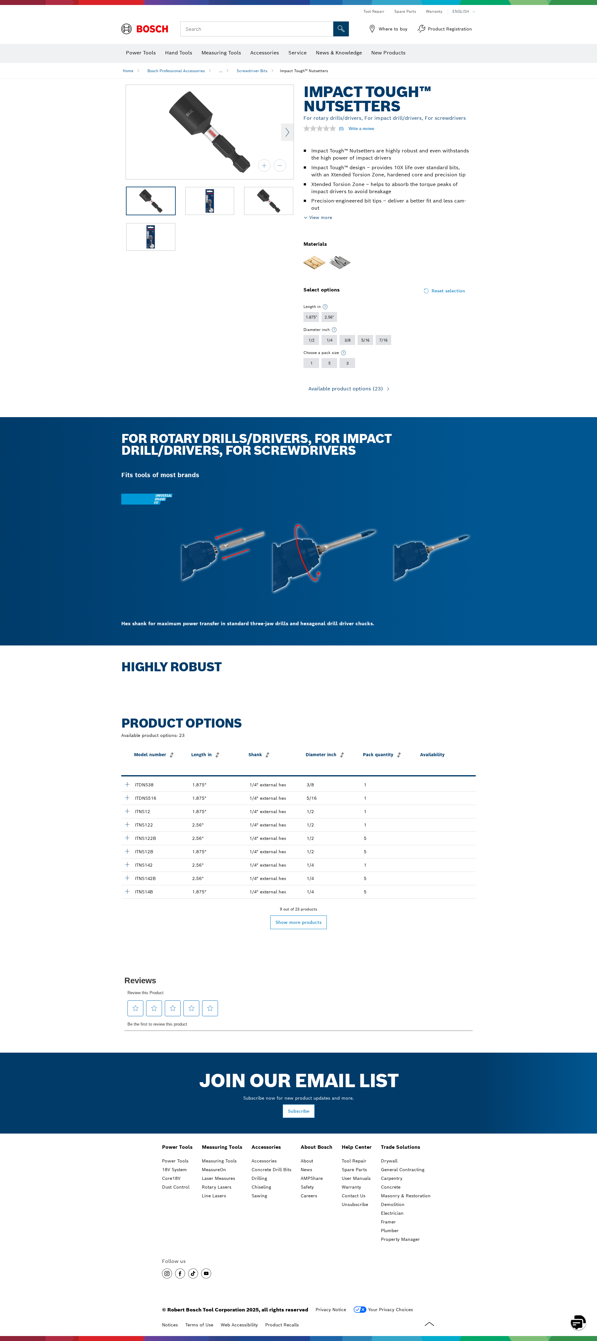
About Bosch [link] (316, 1147)
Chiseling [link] (261, 1187)
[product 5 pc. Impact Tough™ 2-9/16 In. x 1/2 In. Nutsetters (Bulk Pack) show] (127, 837)
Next (287, 132)
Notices (170, 1325)
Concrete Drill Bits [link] (271, 1169)
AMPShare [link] (312, 1178)
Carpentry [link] (391, 1178)
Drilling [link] (259, 1178)
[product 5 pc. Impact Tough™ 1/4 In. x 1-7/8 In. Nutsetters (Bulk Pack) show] (127, 891)
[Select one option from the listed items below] (325, 307)
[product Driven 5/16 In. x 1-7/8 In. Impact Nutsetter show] (127, 797)
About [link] (307, 1161)
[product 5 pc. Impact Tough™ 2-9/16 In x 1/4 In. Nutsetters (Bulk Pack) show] (127, 877)
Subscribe (298, 1111)
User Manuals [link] (356, 1178)
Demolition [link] (393, 1204)
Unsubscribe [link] (355, 1204)
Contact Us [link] (353, 1196)
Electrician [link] (392, 1213)
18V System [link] (174, 1169)
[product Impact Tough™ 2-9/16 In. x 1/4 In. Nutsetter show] (127, 864)
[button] (167, 1273)
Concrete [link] (390, 1187)
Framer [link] (388, 1222)
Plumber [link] (390, 1230)
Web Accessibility (239, 1325)
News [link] (306, 1169)
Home (128, 70)
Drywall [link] (389, 1161)
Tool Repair (373, 11)
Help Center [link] (357, 1147)
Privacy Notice (331, 1309)
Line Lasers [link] (214, 1196)
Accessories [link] (266, 1147)
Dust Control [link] (175, 1187)
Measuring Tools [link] (222, 1147)
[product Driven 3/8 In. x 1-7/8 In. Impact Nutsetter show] (127, 784)
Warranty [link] (351, 1187)
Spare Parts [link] (354, 1169)
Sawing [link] (259, 1196)
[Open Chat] (578, 1322)
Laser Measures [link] (218, 1178)
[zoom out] (280, 165)
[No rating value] (321, 128)
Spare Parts (405, 11)
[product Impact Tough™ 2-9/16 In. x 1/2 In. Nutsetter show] (127, 824)
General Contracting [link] (402, 1169)
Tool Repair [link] (354, 1161)
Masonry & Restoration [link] (406, 1196)
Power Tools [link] (177, 1147)
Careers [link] (309, 1196)
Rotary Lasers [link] (216, 1187)
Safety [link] (307, 1187)
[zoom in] (264, 165)
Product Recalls (282, 1325)
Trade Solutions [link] (400, 1147)
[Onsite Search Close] (327, 29)
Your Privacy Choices (390, 1309)
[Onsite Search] (341, 28)
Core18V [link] (171, 1178)
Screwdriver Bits (252, 70)
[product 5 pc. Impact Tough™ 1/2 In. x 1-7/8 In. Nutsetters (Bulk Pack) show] (127, 851)
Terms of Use (199, 1325)
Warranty (434, 11)
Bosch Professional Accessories (176, 70)
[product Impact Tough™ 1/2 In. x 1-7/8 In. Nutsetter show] (127, 811)
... (221, 70)
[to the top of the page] (587, 1304)
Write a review (361, 128)
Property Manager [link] (400, 1239)
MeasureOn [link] (214, 1169)
